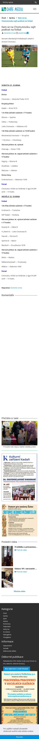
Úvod (4, 18)
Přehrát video (21, 550)
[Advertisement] (19, 75)
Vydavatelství (7, 646)
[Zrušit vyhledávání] (35, 2)
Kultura (5, 621)
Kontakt (5, 648)
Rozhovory (6, 624)
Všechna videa (19, 591)
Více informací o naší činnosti (16, 669)
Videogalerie (7, 635)
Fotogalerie (7, 637)
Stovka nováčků (9, 439)
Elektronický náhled (9, 651)
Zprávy (12, 18)
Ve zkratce (6, 632)
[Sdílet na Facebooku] (27, 33)
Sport (5, 619)
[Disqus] (19, 327)
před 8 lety (22, 33)
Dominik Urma (10, 33)
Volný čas (6, 629)
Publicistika (7, 626)
